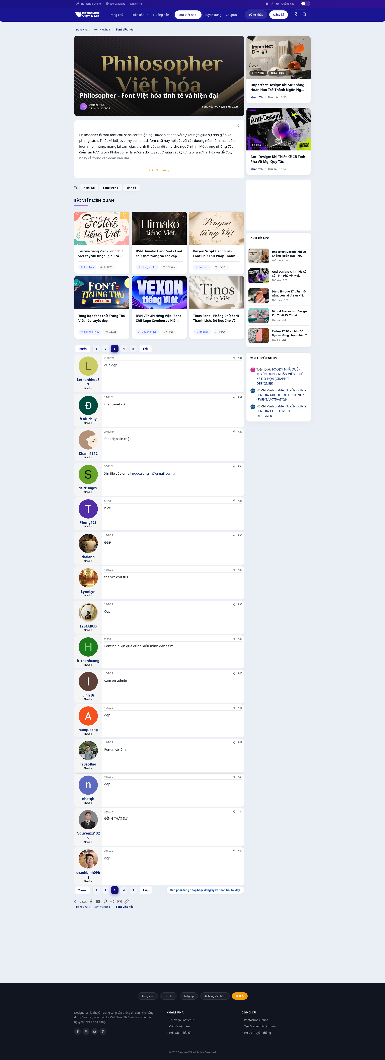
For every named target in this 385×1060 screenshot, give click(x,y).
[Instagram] (86, 1031)
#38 (240, 604)
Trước (82, 348)
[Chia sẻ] (238, 125)
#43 (240, 777)
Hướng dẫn (161, 15)
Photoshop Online (90, 3)
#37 (240, 570)
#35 (240, 501)
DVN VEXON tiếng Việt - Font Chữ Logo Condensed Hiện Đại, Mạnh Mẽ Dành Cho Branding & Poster (158, 318)
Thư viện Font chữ (181, 1020)
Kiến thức (258, 73)
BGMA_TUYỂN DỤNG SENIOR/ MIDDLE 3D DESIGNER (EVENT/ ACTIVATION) (281, 395)
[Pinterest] (102, 1031)
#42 (240, 742)
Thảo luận (277, 73)
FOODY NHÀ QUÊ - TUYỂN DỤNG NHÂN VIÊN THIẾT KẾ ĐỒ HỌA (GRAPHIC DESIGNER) (280, 376)
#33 (240, 432)
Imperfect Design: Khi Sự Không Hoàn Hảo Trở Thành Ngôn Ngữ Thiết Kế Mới (277, 87)
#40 (240, 673)
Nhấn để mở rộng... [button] (159, 170)
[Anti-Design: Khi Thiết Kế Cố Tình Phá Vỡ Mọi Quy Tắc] (278, 129)
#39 (240, 639)
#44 (240, 811)
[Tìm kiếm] (304, 14)
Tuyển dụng (213, 15)
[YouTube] (94, 1031)
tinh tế (131, 188)
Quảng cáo (287, 3)
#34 (240, 466)
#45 (240, 851)
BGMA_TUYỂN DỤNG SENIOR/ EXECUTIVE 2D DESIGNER (281, 411)
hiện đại (89, 188)
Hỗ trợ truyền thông (257, 1033)
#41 (240, 708)
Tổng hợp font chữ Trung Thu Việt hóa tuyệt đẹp (101, 318)
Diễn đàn (138, 15)
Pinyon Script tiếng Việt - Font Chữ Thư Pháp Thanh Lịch (214, 253)
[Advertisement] (278, 205)
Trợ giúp (189, 996)
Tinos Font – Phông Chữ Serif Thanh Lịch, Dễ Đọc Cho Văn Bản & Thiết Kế (216, 318)
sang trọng (110, 188)
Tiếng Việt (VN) (216, 996)
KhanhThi (256, 97)
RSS (241, 996)
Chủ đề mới (260, 238)
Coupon (231, 15)
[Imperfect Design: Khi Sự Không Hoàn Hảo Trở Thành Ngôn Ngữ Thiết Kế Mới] (278, 57)
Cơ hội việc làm (179, 1026)
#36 (240, 535)
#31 (240, 358)
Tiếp (146, 348)
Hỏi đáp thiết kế (179, 1033)
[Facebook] (77, 1031)
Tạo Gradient (117, 3)
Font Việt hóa (187, 15)
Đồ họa (256, 145)
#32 (240, 397)
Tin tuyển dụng (263, 358)
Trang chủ (116, 15)
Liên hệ (137, 3)
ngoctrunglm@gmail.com (152, 473)
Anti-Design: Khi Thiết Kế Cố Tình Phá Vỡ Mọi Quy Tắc (277, 159)
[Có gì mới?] (296, 14)
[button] (126, 15)
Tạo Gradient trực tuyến (260, 1026)
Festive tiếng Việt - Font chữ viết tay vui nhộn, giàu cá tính (100, 253)
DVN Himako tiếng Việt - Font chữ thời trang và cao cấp (159, 253)
